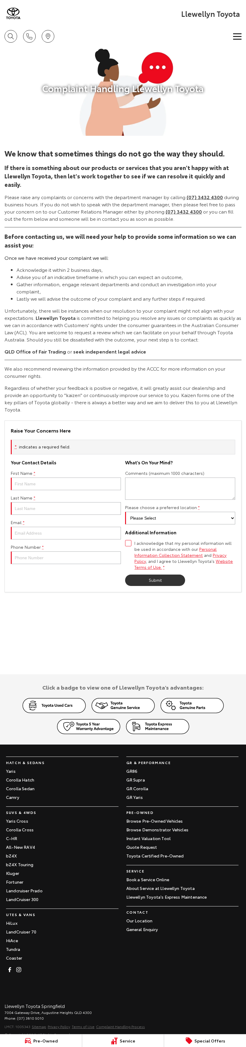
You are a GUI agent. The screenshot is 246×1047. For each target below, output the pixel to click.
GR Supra (135, 780)
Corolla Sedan (20, 788)
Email (18, 522)
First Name (23, 473)
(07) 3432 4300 (205, 196)
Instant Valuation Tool (148, 838)
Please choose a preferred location (162, 507)
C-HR (11, 838)
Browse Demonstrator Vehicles (157, 830)
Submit (155, 580)
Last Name (23, 498)
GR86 (132, 771)
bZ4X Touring (19, 864)
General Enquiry (142, 929)
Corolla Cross (20, 830)
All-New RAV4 (20, 847)
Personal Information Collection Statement (175, 552)
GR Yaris (134, 797)
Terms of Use (83, 1026)
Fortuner (14, 882)
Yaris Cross (17, 821)
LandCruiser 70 (21, 932)
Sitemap (39, 1026)
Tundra (13, 949)
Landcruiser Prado (24, 891)
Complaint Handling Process (120, 1026)
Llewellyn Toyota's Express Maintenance (166, 897)
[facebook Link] (10, 969)
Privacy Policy (59, 1026)
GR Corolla (137, 788)
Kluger (12, 873)
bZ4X (11, 856)
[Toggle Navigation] (237, 36)
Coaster (14, 958)
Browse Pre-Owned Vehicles (154, 821)
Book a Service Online (147, 879)
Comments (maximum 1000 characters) (164, 473)
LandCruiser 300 (22, 899)
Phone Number (27, 547)
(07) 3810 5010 (30, 1018)
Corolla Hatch (20, 780)
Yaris (11, 771)
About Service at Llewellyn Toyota (160, 888)
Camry (12, 797)
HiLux (11, 923)
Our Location (139, 921)
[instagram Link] (18, 969)
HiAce (12, 940)
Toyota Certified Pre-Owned (155, 856)
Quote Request (141, 847)
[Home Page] (13, 13)
